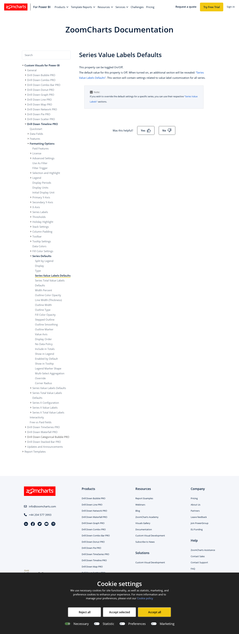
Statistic (108, 624)
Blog (137, 510)
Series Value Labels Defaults (53, 275)
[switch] (97, 623)
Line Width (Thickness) (48, 300)
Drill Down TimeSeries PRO (43, 427)
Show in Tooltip (44, 363)
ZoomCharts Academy (147, 517)
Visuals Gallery (142, 523)
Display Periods (41, 182)
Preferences (137, 624)
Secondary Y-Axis (42, 202)
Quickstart (36, 129)
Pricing (194, 498)
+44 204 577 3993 (40, 514)
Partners (195, 510)
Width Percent (43, 290)
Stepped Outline (44, 319)
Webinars (140, 504)
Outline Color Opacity (48, 295)
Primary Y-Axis (41, 197)
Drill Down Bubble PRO (41, 75)
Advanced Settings (43, 158)
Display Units (40, 187)
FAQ (193, 568)
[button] (61, 7)
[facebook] (34, 524)
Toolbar (37, 236)
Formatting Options (42, 143)
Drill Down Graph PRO (40, 94)
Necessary (81, 624)
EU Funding (197, 529)
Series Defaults (41, 256)
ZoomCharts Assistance (203, 550)
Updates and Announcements (45, 446)
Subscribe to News (145, 541)
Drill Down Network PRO (42, 109)
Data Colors (39, 246)
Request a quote (185, 6)
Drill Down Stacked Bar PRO (44, 442)
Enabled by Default (46, 358)
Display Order (43, 339)
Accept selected (119, 612)
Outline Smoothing (46, 324)
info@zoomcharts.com (42, 506)
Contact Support (199, 562)
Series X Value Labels (45, 407)
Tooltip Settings (41, 241)
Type (38, 270)
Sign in (231, 6)
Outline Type (42, 309)
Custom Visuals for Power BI (42, 65)
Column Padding (42, 231)
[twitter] (41, 524)
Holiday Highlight (42, 221)
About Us (195, 504)
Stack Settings (40, 226)
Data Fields (36, 133)
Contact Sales (198, 556)
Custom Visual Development (150, 535)
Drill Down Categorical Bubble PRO (48, 437)
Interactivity (37, 417)
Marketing (167, 624)
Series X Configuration (45, 402)
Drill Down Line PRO (39, 99)
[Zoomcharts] (15, 6)
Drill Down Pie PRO (38, 114)
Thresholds (39, 217)
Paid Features (40, 148)
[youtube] (47, 524)
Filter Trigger (40, 168)
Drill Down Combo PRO (41, 80)
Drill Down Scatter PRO (41, 119)
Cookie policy (145, 598)
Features (35, 138)
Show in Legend (44, 354)
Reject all (84, 612)
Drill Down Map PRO (39, 104)
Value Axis (41, 334)
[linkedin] (27, 524)
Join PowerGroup (199, 523)
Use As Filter (39, 163)
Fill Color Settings (42, 251)
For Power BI (42, 7)
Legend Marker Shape (48, 368)
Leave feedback (199, 517)
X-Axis (36, 207)
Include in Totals (45, 349)
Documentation (143, 529)
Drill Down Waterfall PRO (42, 432)
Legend (36, 177)
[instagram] (53, 524)
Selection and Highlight (46, 173)
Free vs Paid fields (40, 422)
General (32, 70)
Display (39, 265)
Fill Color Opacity (45, 314)
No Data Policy (44, 344)
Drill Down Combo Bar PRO (43, 85)
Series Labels (40, 212)
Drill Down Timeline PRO (42, 124)
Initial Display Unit (43, 192)
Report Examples (144, 498)
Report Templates (35, 451)
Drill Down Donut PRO (40, 89)
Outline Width (43, 305)
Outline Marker (44, 329)
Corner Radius (43, 383)
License (36, 153)
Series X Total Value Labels (48, 412)
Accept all (154, 612)
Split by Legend (44, 261)
